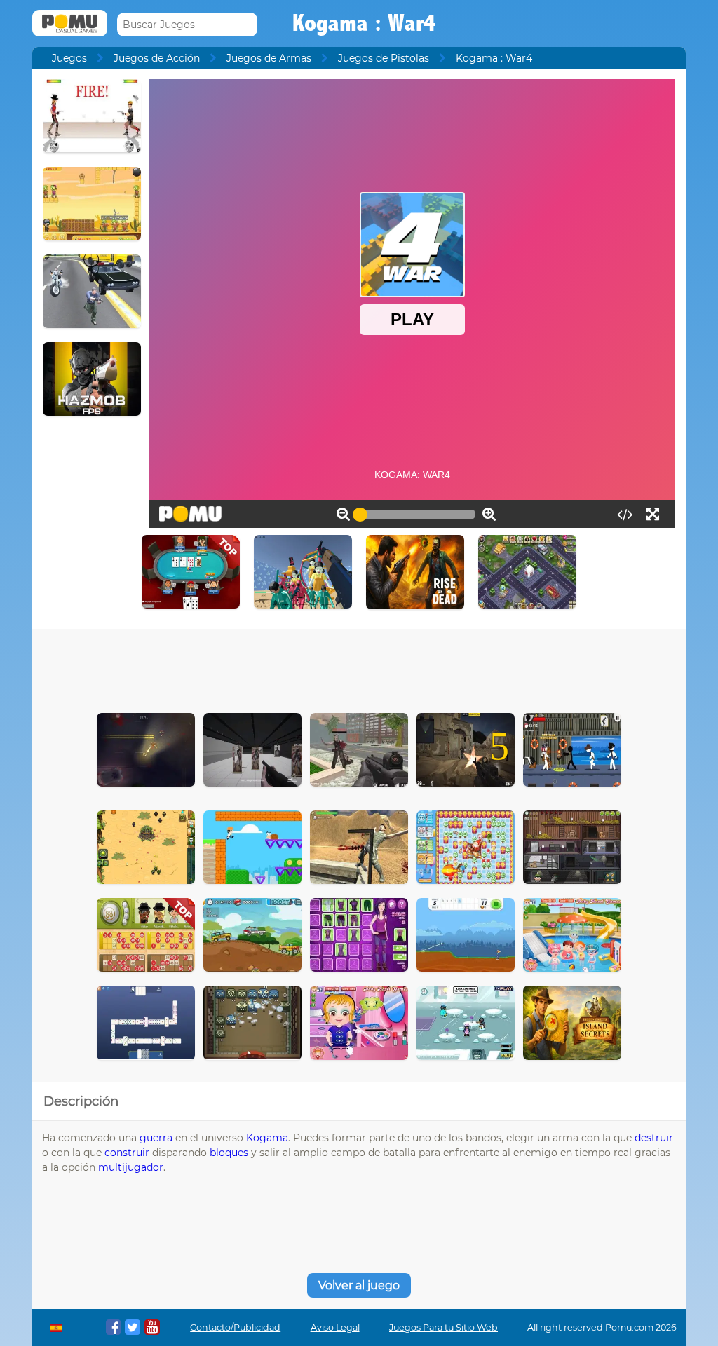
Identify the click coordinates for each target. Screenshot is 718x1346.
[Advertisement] (359, 667)
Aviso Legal (335, 1327)
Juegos (69, 58)
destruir (654, 1137)
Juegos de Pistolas (383, 58)
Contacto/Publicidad (235, 1327)
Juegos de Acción (157, 58)
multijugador (130, 1167)
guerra (156, 1137)
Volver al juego (359, 1285)
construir (126, 1152)
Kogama (267, 1137)
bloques (229, 1152)
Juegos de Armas (268, 58)
